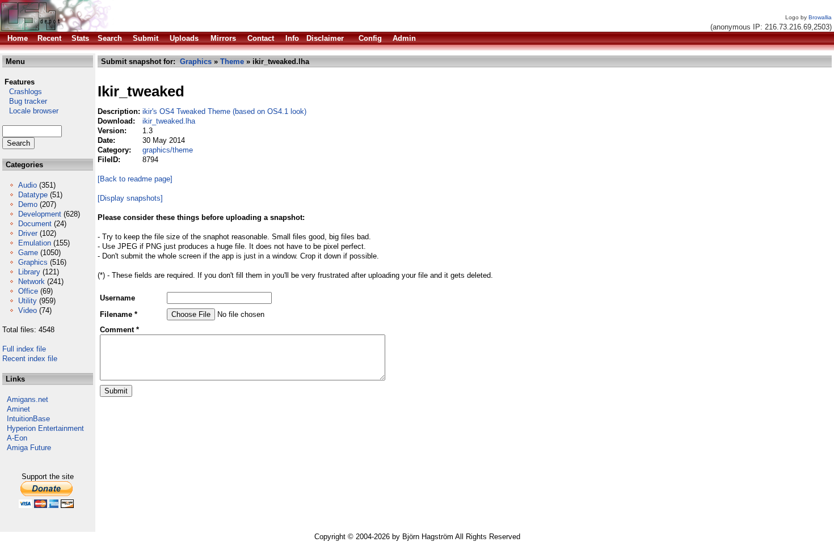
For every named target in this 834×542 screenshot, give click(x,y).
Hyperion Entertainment (45, 428)
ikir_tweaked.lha (168, 121)
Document (35, 223)
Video (27, 310)
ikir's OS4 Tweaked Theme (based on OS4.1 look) (224, 111)
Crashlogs (22, 91)
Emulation (34, 243)
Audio (27, 185)
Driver (27, 233)
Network (31, 281)
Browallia (820, 17)
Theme (232, 61)
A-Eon (17, 438)
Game (28, 252)
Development (39, 214)
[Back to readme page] (135, 179)
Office (28, 291)
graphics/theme (167, 150)
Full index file (24, 349)
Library (29, 272)
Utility (27, 301)
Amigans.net (27, 399)
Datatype (33, 194)
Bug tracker (24, 101)
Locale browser (30, 111)
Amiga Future (29, 447)
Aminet (18, 409)
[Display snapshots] (130, 198)
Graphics (33, 262)
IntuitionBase (28, 418)
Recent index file (29, 358)
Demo (27, 204)
